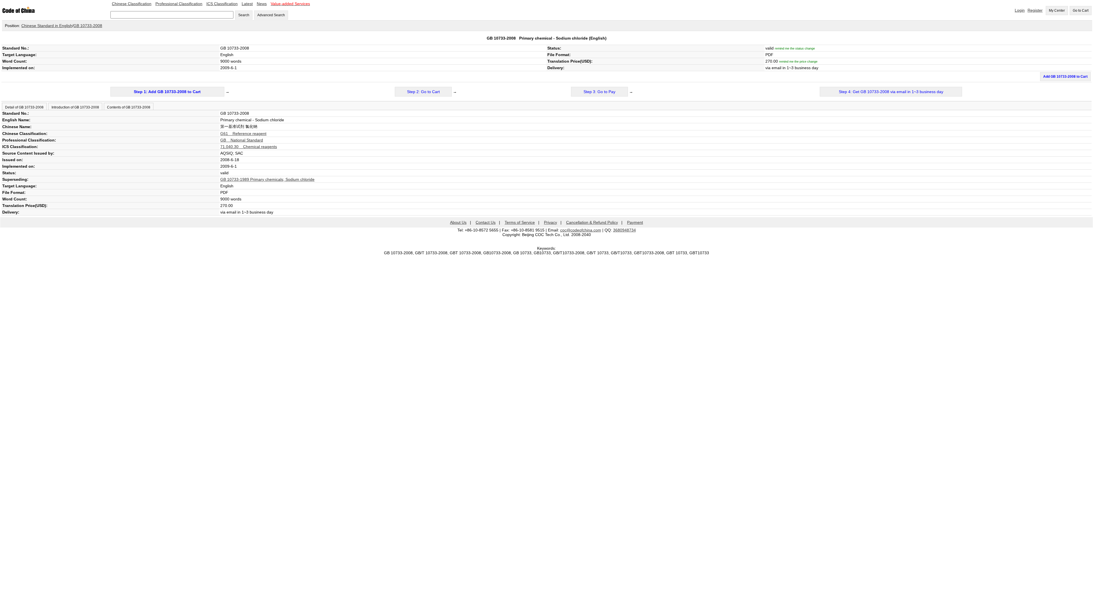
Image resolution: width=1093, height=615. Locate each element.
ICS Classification (222, 3)
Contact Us (486, 222)
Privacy (550, 222)
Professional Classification (178, 3)
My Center (1057, 11)
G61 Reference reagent (243, 133)
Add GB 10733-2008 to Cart (1065, 77)
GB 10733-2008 (87, 25)
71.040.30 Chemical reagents (248, 146)
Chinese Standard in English (46, 25)
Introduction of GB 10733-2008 (75, 107)
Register (1035, 10)
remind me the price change (798, 61)
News (262, 3)
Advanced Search (271, 15)
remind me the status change (795, 48)
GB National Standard (241, 140)
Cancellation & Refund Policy (592, 222)
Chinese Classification (131, 3)
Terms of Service (520, 222)
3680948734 (624, 230)
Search (243, 15)
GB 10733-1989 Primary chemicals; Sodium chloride (267, 179)
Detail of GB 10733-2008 (24, 107)
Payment (635, 222)
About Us (458, 222)
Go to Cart (1080, 11)
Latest (247, 3)
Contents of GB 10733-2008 (128, 107)
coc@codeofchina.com (580, 230)
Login (1020, 10)
